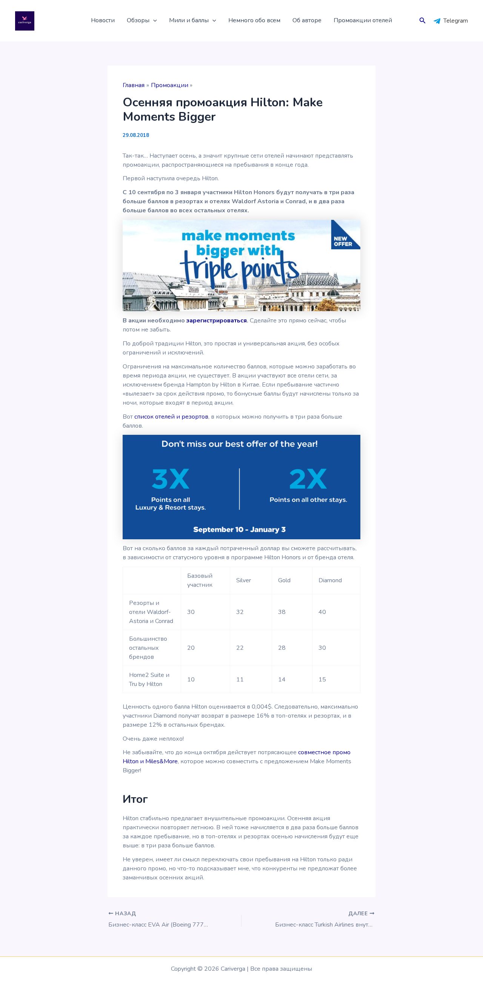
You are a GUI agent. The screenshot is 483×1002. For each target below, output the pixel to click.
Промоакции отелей (363, 20)
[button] (153, 21)
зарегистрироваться (216, 320)
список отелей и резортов (171, 417)
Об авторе (306, 20)
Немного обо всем (254, 20)
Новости (103, 20)
